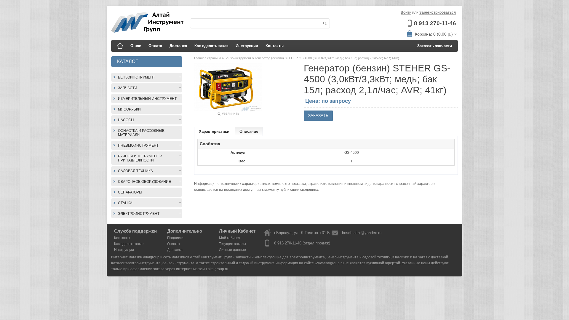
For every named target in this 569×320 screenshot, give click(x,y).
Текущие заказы (232, 244)
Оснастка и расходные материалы (141, 133)
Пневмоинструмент (138, 145)
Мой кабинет (230, 238)
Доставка (178, 46)
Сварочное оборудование (144, 182)
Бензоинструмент (136, 77)
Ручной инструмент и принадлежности (140, 158)
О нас (135, 46)
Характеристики (214, 131)
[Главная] (120, 46)
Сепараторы (130, 192)
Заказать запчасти (434, 46)
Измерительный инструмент (147, 99)
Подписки (175, 238)
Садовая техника (135, 171)
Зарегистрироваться (437, 12)
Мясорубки (129, 109)
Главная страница (208, 58)
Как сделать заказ (211, 46)
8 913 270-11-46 (435, 23)
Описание (248, 131)
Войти (406, 12)
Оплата (155, 46)
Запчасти (127, 88)
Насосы (126, 120)
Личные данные (232, 250)
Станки (125, 203)
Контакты (275, 46)
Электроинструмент (138, 214)
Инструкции (247, 46)
